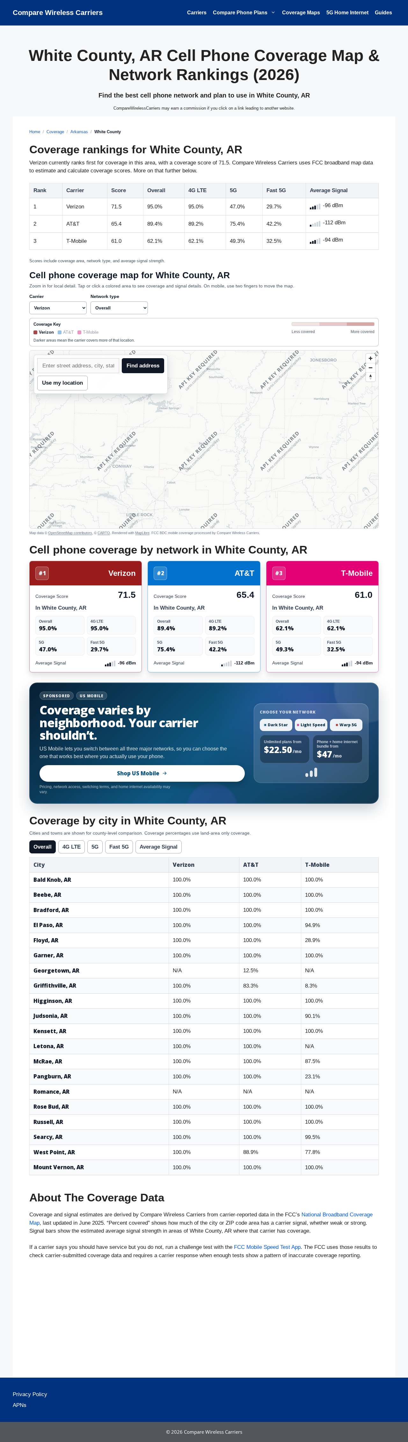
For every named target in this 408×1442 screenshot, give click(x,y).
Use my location (62, 383)
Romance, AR (51, 1091)
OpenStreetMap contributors (70, 533)
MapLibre (142, 533)
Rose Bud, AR (51, 1106)
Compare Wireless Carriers (58, 13)
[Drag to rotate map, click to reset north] (370, 376)
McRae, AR (47, 1061)
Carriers (197, 12)
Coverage (55, 131)
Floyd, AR (45, 940)
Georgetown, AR (56, 970)
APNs (19, 1405)
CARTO (104, 533)
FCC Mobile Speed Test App (267, 1247)
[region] (204, 439)
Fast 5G (119, 847)
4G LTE (71, 847)
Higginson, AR (52, 1000)
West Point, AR (54, 1152)
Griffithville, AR (54, 985)
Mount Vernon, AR (58, 1167)
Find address (143, 366)
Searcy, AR (47, 1137)
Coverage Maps (301, 12)
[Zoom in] (370, 358)
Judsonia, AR (50, 1015)
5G (94, 847)
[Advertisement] (204, 1320)
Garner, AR (48, 955)
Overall (42, 847)
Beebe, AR (47, 894)
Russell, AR (48, 1122)
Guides (383, 12)
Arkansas (79, 131)
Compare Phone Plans (240, 12)
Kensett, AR (49, 1031)
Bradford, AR (51, 910)
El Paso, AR (48, 925)
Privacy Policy (30, 1394)
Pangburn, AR (52, 1076)
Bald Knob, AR (52, 879)
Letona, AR (48, 1046)
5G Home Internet (347, 12)
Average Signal (159, 847)
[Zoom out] (370, 367)
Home (34, 131)
